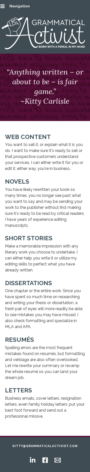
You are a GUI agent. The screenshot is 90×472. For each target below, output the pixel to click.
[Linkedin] (33, 460)
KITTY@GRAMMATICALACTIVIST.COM (45, 446)
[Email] (57, 460)
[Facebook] (45, 460)
